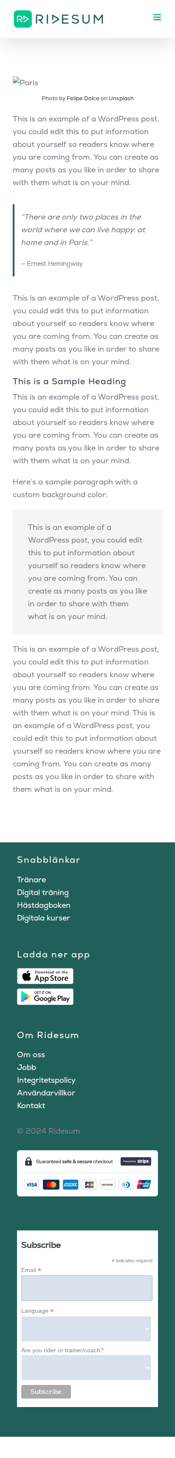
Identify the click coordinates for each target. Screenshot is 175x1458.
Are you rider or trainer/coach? (62, 1350)
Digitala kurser (43, 918)
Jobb (26, 1067)
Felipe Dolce (83, 98)
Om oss (31, 1054)
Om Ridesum (48, 1035)
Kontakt (31, 1105)
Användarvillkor (46, 1093)
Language (37, 1311)
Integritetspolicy (46, 1080)
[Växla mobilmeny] (157, 17)
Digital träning (43, 892)
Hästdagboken (44, 905)
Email (31, 1270)
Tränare (31, 879)
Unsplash (121, 98)
